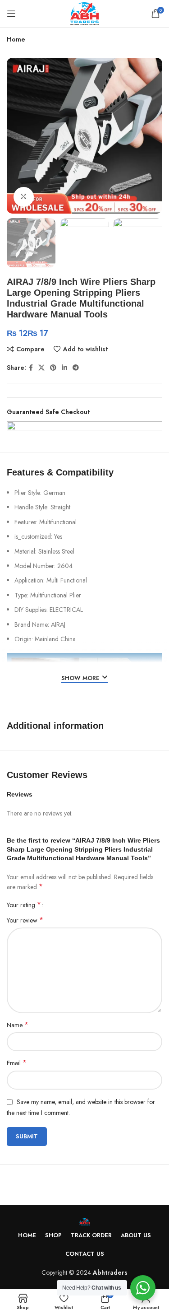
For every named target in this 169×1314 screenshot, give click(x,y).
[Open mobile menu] (11, 14)
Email (17, 1063)
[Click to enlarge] (24, 197)
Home (16, 39)
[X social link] (41, 368)
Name (17, 1025)
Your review (25, 920)
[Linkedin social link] (64, 368)
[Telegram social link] (76, 368)
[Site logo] (84, 12)
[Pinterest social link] (53, 368)
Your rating (24, 905)
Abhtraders (110, 1272)
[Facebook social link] (31, 368)
